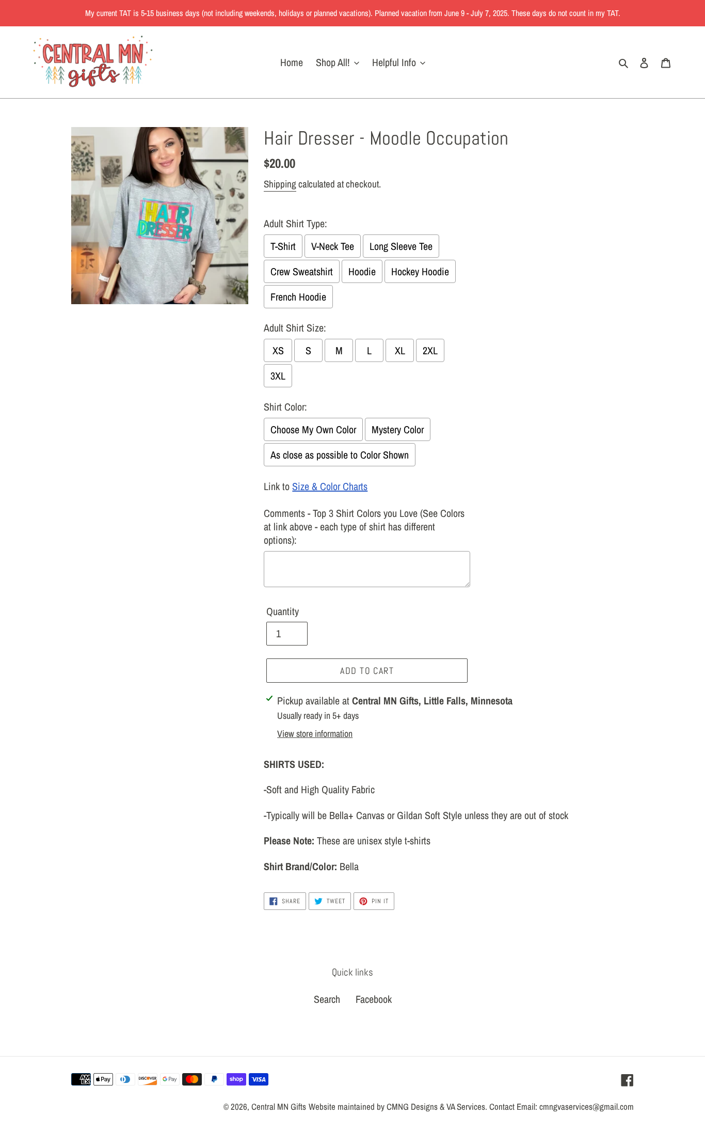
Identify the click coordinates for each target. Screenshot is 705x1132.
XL (400, 350)
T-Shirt (283, 246)
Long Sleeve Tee (401, 246)
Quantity (282, 611)
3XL (277, 376)
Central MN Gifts (278, 1106)
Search (327, 999)
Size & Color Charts (329, 486)
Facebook (374, 999)
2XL (430, 350)
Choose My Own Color (313, 429)
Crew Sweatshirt (301, 271)
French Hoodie (298, 297)
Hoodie (362, 271)
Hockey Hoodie (420, 271)
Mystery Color (398, 429)
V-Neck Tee (332, 246)
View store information (314, 733)
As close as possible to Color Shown (339, 455)
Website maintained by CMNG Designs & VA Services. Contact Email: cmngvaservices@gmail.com (471, 1106)
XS (278, 350)
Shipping (280, 184)
